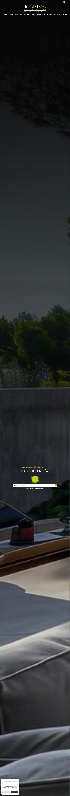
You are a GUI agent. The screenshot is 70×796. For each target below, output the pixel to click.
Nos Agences (57, 14)
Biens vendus (27, 14)
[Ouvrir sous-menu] (8, 14)
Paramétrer (6, 791)
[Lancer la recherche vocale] (35, 479)
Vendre (11, 14)
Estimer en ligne (18, 14)
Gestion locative (41, 14)
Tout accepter (14, 791)
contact (65, 14)
